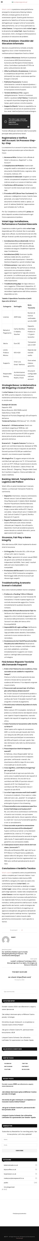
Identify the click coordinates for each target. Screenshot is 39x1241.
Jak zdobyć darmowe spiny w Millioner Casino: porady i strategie (19, 1093)
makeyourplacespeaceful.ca (20, 1178)
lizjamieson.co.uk (20, 1174)
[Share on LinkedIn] (27, 930)
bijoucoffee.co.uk (20, 1169)
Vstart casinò (6, 9)
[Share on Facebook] (25, 930)
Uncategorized (9, 1187)
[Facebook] (18, 1230)
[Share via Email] (29, 930)
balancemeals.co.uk (20, 1165)
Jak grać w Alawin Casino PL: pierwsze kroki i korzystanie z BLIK (18, 1109)
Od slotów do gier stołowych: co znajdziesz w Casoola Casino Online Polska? (18, 1101)
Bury (13, 937)
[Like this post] (23, 930)
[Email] (20, 1230)
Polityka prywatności (19, 1213)
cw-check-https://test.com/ (19, 977)
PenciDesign (19, 1238)
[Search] (37, 2)
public (20, 1183)
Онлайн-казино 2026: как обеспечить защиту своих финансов (17, 1085)
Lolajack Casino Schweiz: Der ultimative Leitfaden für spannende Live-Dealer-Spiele (19, 1116)
